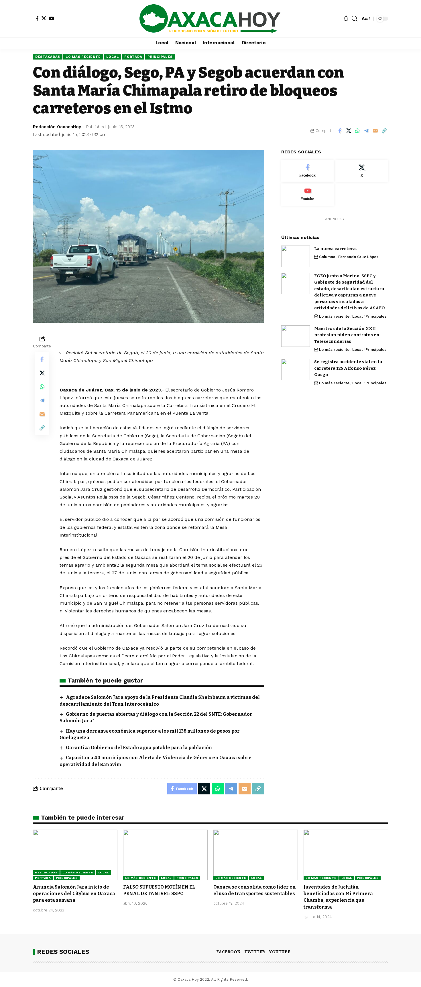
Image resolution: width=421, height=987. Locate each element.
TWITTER (254, 951)
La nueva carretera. (335, 248)
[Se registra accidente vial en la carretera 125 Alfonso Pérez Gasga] (295, 369)
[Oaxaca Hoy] (210, 18)
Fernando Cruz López (358, 257)
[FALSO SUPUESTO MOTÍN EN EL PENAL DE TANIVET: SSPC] (165, 855)
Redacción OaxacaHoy (57, 126)
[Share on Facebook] (340, 130)
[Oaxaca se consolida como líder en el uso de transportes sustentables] (255, 855)
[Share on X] (349, 130)
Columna (327, 257)
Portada (133, 57)
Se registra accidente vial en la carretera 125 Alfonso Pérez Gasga (348, 368)
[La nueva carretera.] (295, 256)
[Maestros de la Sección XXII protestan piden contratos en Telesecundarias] (295, 336)
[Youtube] (307, 195)
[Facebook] (37, 18)
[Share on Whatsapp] (357, 130)
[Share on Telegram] (366, 130)
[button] (354, 18)
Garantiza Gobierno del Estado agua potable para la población (139, 747)
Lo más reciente (83, 57)
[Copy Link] (384, 130)
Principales (160, 57)
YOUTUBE (279, 951)
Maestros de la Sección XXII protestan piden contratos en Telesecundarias (346, 335)
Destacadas (47, 57)
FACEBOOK (228, 951)
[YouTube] (52, 18)
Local (112, 57)
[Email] (375, 130)
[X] (44, 18)
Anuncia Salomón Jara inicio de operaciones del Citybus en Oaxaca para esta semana (74, 893)
